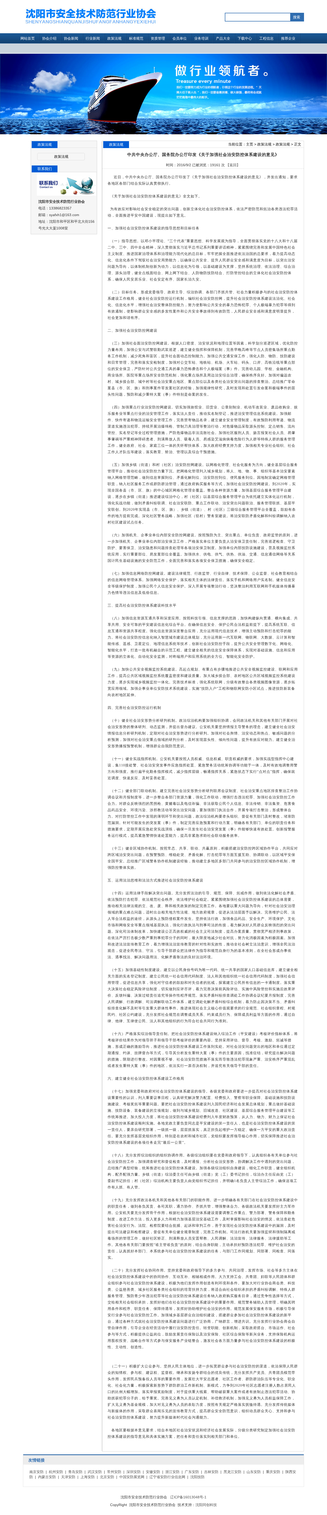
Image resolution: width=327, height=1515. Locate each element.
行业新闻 (93, 38)
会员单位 (179, 38)
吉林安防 (211, 1472)
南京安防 (36, 1472)
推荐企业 (288, 38)
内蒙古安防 (47, 1477)
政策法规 (114, 38)
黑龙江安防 (232, 1472)
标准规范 (136, 38)
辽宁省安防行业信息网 (167, 1477)
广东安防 (192, 1472)
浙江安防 (172, 1472)
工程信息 (266, 38)
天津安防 (68, 1477)
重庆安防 (273, 1472)
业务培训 (201, 38)
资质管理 (158, 38)
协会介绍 (49, 38)
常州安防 (114, 1472)
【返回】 (233, 165)
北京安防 (107, 1477)
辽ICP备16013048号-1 (188, 1497)
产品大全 (223, 38)
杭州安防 (56, 1472)
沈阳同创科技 (206, 1505)
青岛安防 (75, 1472)
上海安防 (87, 1477)
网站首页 (27, 38)
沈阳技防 (197, 1477)
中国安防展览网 (131, 1477)
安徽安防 (153, 1472)
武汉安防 (95, 1472)
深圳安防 (133, 1472)
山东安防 (254, 1472)
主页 (249, 144)
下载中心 (245, 38)
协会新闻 (71, 38)
